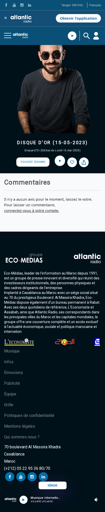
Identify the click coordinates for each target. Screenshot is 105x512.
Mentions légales (19, 426)
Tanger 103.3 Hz (72, 5)
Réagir (52, 485)
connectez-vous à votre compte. (31, 210)
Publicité (12, 383)
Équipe (10, 394)
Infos (9, 361)
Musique (12, 351)
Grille (8, 404)
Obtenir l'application (78, 18)
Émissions (13, 372)
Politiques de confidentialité (29, 415)
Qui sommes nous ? (22, 437)
